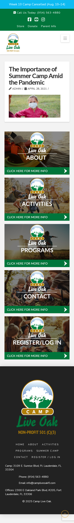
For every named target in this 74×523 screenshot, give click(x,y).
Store (20, 26)
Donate (33, 26)
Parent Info (48, 26)
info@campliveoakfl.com (41, 483)
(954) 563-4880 (38, 477)
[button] (65, 38)
